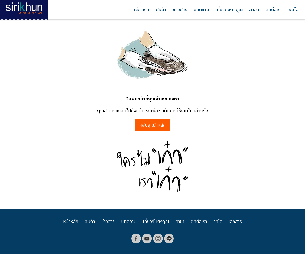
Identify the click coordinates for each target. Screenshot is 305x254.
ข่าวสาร (180, 9)
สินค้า (161, 9)
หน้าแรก (141, 9)
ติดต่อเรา (274, 9)
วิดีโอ (294, 9)
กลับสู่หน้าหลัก (153, 125)
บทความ (201, 9)
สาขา (254, 9)
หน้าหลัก (70, 221)
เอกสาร (235, 221)
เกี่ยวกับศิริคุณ (229, 9)
